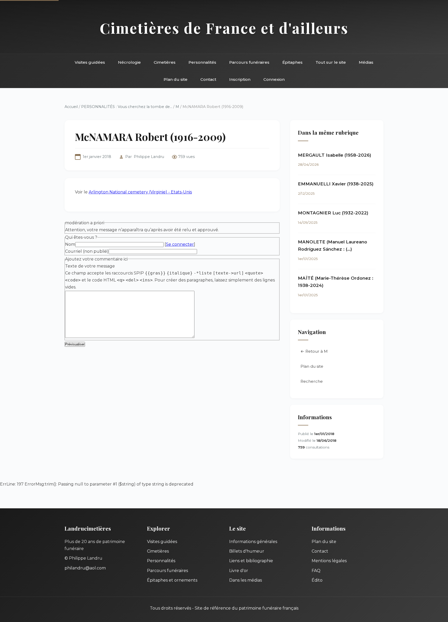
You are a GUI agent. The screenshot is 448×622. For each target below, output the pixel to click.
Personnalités (202, 62)
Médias (366, 62)
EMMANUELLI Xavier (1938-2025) (336, 183)
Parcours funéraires (249, 62)
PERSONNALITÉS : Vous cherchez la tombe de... (126, 106)
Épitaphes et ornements (172, 580)
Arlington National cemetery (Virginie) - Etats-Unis (140, 192)
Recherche (311, 381)
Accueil (71, 106)
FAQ (316, 570)
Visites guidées (90, 62)
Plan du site (175, 79)
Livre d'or (238, 570)
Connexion (274, 79)
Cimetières (165, 62)
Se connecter (180, 244)
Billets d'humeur (246, 551)
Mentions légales (329, 560)
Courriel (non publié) (87, 251)
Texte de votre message (90, 266)
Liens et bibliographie (251, 560)
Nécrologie (129, 62)
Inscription (239, 79)
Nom (70, 244)
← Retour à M (314, 351)
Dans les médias (245, 580)
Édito (317, 580)
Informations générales (253, 541)
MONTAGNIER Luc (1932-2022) (333, 212)
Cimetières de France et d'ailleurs (224, 28)
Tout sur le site (331, 62)
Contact (208, 79)
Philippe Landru (149, 156)
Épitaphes (292, 62)
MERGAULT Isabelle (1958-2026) (334, 155)
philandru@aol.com (85, 568)
